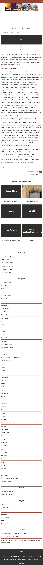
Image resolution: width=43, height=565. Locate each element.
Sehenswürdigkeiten (7, 262)
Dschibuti (4, 315)
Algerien (3, 289)
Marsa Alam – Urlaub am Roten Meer (11, 201)
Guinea (3, 334)
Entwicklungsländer (7, 269)
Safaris (5, 64)
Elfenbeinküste (5, 318)
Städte (3, 167)
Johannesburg (37, 97)
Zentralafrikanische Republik (9, 478)
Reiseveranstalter (6, 272)
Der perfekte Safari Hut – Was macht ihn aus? (14, 537)
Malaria (3, 520)
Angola (3, 292)
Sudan (3, 449)
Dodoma (32, 240)
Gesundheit (38, 556)
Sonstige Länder (6, 481)
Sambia (3, 419)
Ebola (3, 511)
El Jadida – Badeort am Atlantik (32, 201)
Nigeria (3, 413)
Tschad (3, 465)
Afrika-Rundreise (4, 32)
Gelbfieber (4, 514)
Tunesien (4, 468)
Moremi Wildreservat (10, 59)
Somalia (3, 439)
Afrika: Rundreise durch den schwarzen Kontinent (15, 559)
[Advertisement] (21, 19)
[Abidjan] (11, 211)
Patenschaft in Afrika (7, 266)
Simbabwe (4, 436)
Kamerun (4, 341)
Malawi (3, 383)
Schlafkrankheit (5, 524)
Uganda (3, 472)
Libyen (3, 374)
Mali (2, 387)
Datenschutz (30, 559)
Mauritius (4, 396)
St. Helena (4, 442)
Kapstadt (13, 97)
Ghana (3, 331)
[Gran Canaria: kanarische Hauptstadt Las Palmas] (11, 230)
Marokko (3, 390)
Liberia (3, 370)
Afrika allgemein (6, 282)
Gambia (3, 328)
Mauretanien (5, 393)
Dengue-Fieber (5, 507)
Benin (3, 302)
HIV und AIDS (5, 517)
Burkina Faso (5, 308)
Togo (2, 462)
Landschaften (5, 259)
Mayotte (3, 400)
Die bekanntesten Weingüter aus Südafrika (13, 533)
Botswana (13, 32)
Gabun (3, 325)
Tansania (3, 459)
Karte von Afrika (6, 256)
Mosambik (4, 403)
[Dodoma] (32, 230)
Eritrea (3, 321)
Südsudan (4, 452)
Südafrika (4, 446)
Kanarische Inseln (6, 344)
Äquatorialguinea (6, 295)
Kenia (3, 351)
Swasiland (4, 455)
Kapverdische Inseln (7, 347)
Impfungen (4, 504)
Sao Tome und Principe (8, 423)
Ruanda (3, 416)
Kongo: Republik (6, 360)
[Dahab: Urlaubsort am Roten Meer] (32, 211)
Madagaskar (4, 377)
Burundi (3, 311)
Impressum (36, 559)
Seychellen (4, 429)
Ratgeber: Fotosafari (7, 491)
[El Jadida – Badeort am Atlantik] (32, 191)
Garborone (8, 100)
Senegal (3, 426)
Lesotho (3, 367)
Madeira (3, 380)
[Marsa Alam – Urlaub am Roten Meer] (11, 191)
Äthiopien (4, 298)
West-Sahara (5, 475)
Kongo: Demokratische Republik (10, 357)
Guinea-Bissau (5, 338)
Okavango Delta (27, 59)
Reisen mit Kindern (6, 494)
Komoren (4, 354)
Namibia (3, 406)
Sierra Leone (5, 432)
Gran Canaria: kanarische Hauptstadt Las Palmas (11, 240)
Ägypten (3, 285)
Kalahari (3, 115)
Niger (2, 410)
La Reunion (4, 364)
